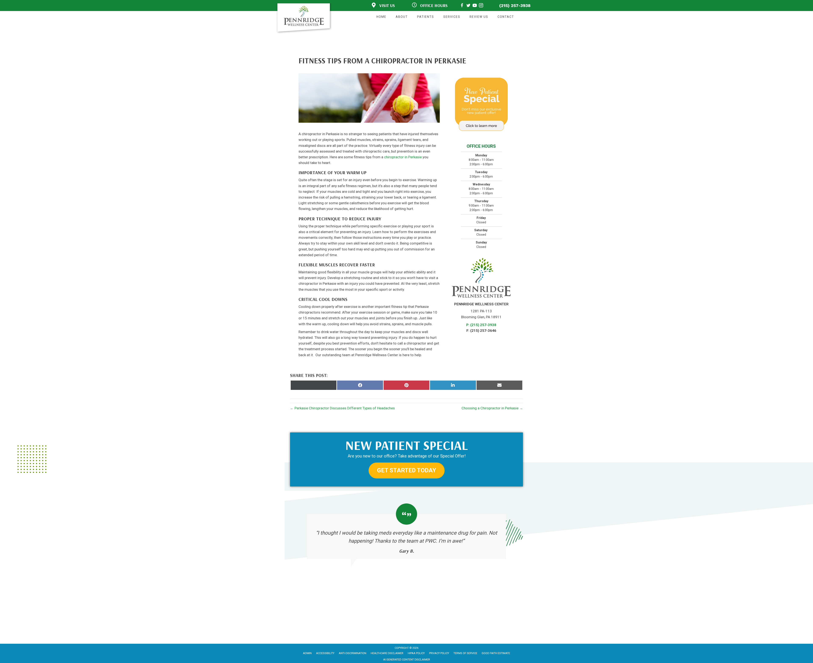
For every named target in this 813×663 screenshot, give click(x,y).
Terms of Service (465, 653)
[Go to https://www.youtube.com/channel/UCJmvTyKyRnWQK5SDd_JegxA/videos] (475, 6)
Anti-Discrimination (352, 653)
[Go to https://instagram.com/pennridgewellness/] (481, 6)
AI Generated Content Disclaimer (406, 659)
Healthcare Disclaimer (387, 653)
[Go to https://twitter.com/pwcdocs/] (468, 6)
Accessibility (325, 653)
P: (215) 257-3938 (481, 325)
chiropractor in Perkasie (403, 157)
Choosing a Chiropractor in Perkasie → (492, 408)
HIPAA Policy (416, 653)
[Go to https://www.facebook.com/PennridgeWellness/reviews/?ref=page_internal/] (462, 6)
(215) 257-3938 (515, 5)
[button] (407, 470)
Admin (307, 653)
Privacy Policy (439, 653)
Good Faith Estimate (496, 653)
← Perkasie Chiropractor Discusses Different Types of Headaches (342, 408)
